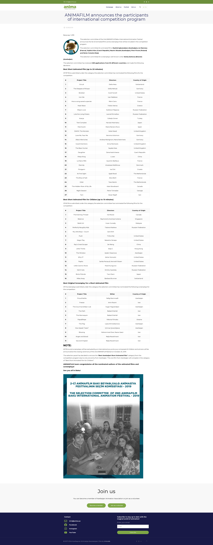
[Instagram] (146, 2)
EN (146, 7)
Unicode (107, 541)
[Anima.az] (69, 7)
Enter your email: (123, 522)
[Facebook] (144, 2)
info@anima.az (71, 2)
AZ (143, 7)
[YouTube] (149, 2)
